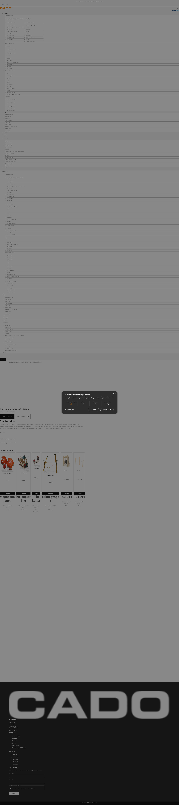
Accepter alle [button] (107, 409)
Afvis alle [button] (94, 409)
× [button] (115, 393)
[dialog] (89, 402)
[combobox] (113, 393)
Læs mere (106, 398)
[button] (69, 409)
